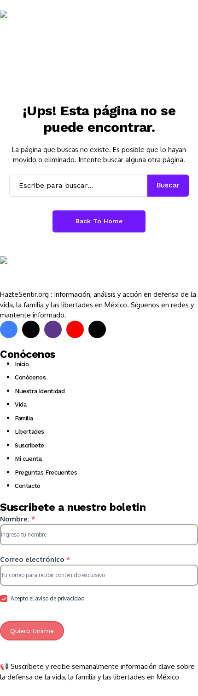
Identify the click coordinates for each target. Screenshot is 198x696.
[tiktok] (97, 329)
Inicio (22, 364)
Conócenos (30, 377)
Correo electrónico (35, 559)
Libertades (29, 431)
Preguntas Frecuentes (46, 472)
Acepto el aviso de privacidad (47, 598)
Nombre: (17, 519)
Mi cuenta (28, 458)
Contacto (28, 485)
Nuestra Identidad (39, 391)
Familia (24, 418)
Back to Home (99, 221)
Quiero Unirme (32, 630)
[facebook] (8, 329)
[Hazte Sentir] (27, 27)
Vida (20, 404)
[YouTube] (75, 329)
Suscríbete (29, 445)
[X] (31, 329)
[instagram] (53, 329)
